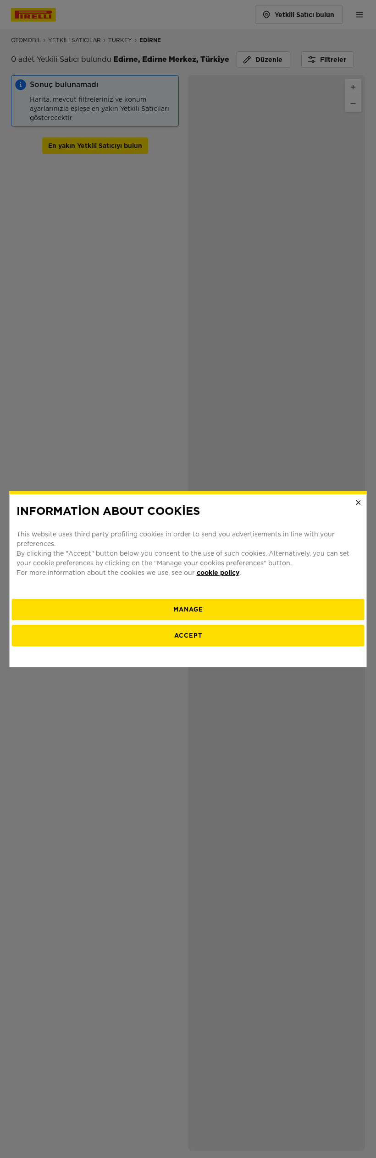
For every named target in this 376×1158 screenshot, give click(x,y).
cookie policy (218, 572)
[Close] (358, 502)
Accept (188, 635)
